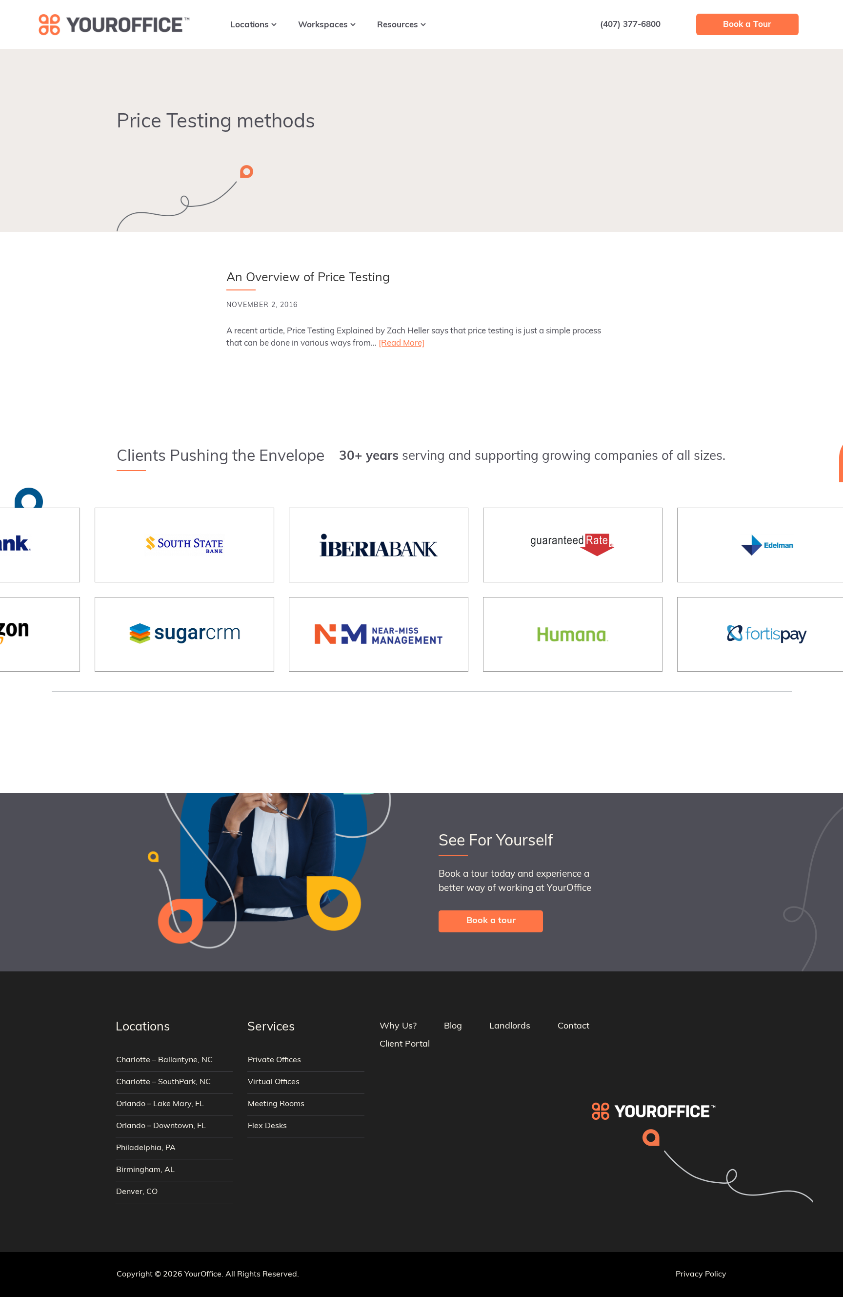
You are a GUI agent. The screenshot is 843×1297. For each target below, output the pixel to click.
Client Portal (405, 1044)
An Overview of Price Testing (308, 278)
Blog (453, 1026)
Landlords (509, 1026)
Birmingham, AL (145, 1170)
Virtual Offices (274, 1082)
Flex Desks (267, 1126)
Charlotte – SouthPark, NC (163, 1082)
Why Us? (398, 1026)
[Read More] (401, 343)
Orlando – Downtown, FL (161, 1126)
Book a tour (491, 921)
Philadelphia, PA (146, 1148)
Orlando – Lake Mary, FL (160, 1104)
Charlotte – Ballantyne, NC (164, 1060)
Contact (573, 1026)
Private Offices (274, 1060)
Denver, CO (137, 1192)
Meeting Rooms (276, 1104)
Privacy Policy (701, 1274)
